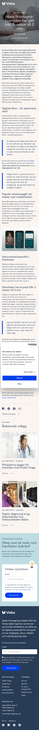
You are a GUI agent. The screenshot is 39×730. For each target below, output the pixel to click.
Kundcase (5, 687)
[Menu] (36, 3)
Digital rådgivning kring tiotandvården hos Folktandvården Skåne (16, 516)
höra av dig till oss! (9, 398)
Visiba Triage (7, 681)
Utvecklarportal (8, 693)
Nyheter (24, 684)
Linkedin (9, 408)
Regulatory (12, 721)
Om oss (24, 681)
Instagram (14, 725)
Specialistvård (20, 13)
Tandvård (19, 510)
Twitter (14, 408)
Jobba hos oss (26, 692)
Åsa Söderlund (19, 34)
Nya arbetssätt (8, 461)
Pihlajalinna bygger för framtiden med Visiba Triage (18, 466)
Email (20, 408)
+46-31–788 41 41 (8, 711)
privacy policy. (26, 589)
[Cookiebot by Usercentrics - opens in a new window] (28, 344)
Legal (23, 695)
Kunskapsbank (7, 690)
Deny (19, 384)
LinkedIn (4, 725)
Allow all (19, 378)
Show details (28, 372)
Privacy (4, 721)
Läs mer (5, 473)
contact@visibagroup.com (11, 714)
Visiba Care (6, 684)
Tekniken (19, 461)
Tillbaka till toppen (9, 414)
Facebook (4, 408)
